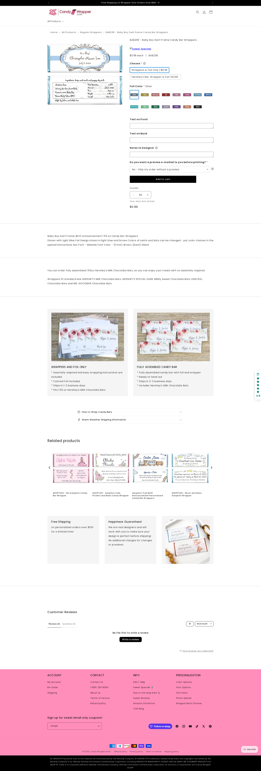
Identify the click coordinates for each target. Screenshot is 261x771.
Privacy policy (136, 751)
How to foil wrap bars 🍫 (146, 692)
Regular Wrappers (91, 32)
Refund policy (98, 703)
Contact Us (96, 682)
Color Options (184, 682)
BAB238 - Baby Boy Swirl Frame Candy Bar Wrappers (137, 32)
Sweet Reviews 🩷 (143, 698)
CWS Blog (138, 708)
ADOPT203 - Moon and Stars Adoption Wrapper (187, 494)
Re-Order (52, 687)
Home (54, 32)
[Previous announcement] (48, 3)
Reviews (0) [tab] (54, 624)
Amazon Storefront (144, 703)
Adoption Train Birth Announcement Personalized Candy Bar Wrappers (147, 496)
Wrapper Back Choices (189, 703)
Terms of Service (100, 698)
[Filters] (190, 623)
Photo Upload (183, 698)
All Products (69, 32)
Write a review (130, 639)
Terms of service (153, 751)
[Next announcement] (212, 3)
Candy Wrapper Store (100, 751)
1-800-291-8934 (99, 687)
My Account (54, 682)
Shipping (52, 692)
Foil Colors (182, 692)
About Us (95, 692)
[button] (55, 21)
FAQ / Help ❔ (140, 682)
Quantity (134, 188)
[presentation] (49, 467)
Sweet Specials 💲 (143, 687)
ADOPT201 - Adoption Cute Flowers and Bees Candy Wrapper (110, 494)
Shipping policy (171, 751)
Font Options (183, 687)
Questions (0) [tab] (68, 624)
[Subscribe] (98, 726)
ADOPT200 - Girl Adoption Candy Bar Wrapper (70, 494)
